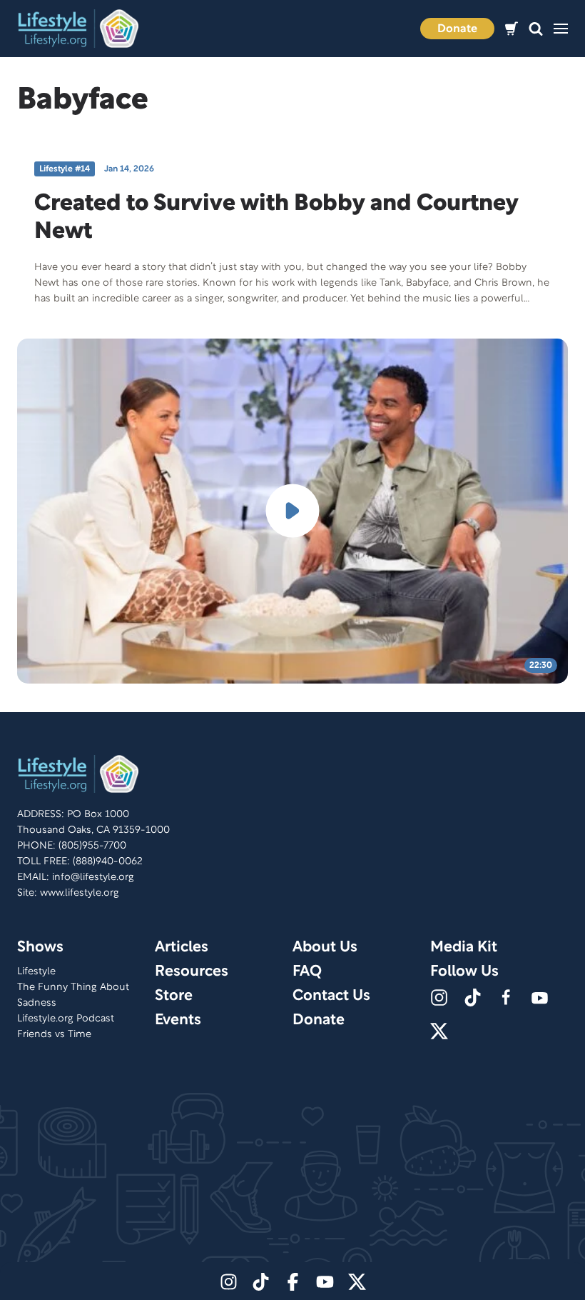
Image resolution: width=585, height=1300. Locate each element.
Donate (457, 29)
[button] (536, 29)
